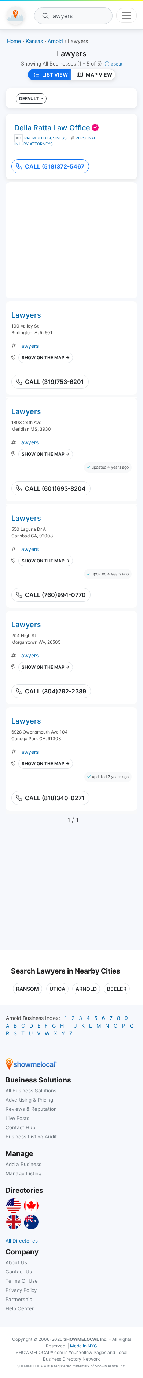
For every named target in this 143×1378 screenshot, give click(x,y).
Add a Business (23, 1164)
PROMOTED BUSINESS (45, 138)
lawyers (29, 346)
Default (29, 98)
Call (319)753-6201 (54, 381)
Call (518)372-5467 (54, 166)
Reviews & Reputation (31, 1109)
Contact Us (19, 1272)
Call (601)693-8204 (55, 488)
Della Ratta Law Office (52, 127)
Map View (99, 74)
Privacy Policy (21, 1290)
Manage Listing (23, 1173)
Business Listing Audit (31, 1137)
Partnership (19, 1299)
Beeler (116, 989)
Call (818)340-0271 (55, 798)
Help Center (20, 1308)
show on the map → (46, 357)
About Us (16, 1262)
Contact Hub (20, 1127)
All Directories (22, 1241)
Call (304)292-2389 (55, 691)
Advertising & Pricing (29, 1100)
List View (55, 74)
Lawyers (26, 315)
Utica (57, 989)
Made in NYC (83, 1346)
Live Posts (17, 1118)
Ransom (27, 989)
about (116, 64)
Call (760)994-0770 (55, 594)
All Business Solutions (31, 1090)
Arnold (86, 989)
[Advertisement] (72, 891)
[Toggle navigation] (126, 15)
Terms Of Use (22, 1281)
